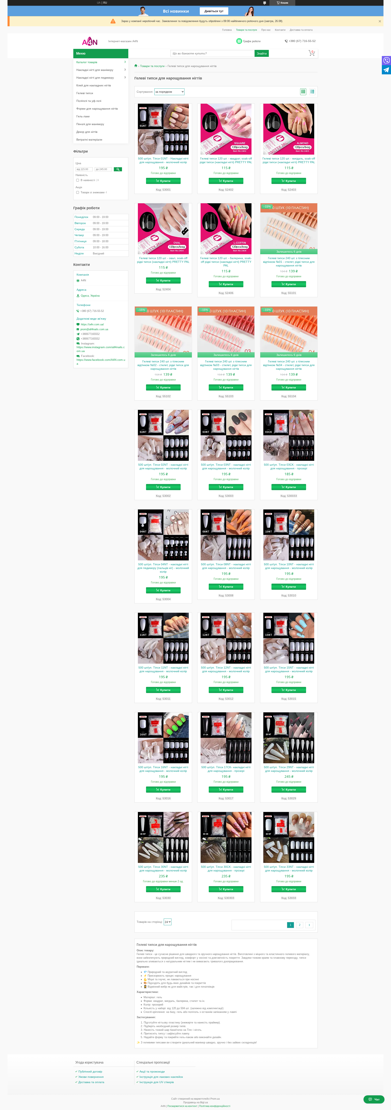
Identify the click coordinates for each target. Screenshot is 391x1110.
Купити (165, 181)
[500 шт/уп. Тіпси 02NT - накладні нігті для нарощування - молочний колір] (163, 435)
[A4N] (89, 41)
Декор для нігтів (86, 131)
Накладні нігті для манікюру (94, 70)
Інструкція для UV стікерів (156, 1082)
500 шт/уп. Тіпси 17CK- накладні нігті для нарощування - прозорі (225, 769)
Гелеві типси (84, 93)
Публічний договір (90, 1071)
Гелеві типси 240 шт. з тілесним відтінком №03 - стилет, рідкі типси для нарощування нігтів (226, 365)
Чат (377, 1099)
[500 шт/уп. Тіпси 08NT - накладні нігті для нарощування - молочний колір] (226, 534)
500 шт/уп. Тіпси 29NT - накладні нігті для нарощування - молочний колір (289, 769)
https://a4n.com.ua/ (92, 324)
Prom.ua (215, 1098)
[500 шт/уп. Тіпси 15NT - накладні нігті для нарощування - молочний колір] (288, 638)
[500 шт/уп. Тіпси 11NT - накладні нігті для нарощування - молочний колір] (163, 638)
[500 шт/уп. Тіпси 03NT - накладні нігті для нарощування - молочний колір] (226, 435)
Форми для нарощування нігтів (97, 108)
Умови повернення (91, 1076)
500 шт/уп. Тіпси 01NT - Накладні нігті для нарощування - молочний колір (163, 160)
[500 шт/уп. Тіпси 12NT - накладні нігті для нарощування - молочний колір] (226, 638)
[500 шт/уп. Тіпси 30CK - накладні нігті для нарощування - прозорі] (226, 837)
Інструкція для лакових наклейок (161, 1076)
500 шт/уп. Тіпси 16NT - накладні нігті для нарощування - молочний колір (163, 769)
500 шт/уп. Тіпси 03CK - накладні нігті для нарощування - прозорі (289, 466)
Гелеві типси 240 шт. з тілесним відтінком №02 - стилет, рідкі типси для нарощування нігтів (163, 365)
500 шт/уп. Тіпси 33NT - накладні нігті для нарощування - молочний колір (289, 868)
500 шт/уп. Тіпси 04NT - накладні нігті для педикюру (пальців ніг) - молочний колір (163, 568)
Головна (227, 30)
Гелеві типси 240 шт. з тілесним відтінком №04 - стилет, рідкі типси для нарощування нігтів (289, 365)
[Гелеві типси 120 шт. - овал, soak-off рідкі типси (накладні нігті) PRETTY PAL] (163, 228)
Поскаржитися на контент (182, 1106)
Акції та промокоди (152, 1071)
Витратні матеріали (89, 139)
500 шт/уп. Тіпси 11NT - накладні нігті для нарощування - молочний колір (163, 669)
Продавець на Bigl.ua (195, 1102)
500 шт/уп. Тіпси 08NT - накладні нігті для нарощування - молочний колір (226, 566)
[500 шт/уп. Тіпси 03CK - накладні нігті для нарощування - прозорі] (288, 435)
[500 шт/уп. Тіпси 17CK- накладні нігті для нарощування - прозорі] (226, 737)
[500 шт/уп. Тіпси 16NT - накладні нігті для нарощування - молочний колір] (163, 737)
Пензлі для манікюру (90, 124)
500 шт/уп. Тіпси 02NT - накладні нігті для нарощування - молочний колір (163, 466)
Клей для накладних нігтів (93, 85)
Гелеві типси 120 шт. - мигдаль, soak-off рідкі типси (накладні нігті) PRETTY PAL (288, 160)
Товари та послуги (246, 30)
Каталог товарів (86, 62)
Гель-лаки (83, 116)
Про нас (266, 30)
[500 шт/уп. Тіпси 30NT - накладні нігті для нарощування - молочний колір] (163, 837)
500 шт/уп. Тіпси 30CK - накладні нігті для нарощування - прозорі (226, 868)
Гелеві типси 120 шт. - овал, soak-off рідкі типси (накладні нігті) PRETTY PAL (163, 259)
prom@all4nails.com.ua (94, 329)
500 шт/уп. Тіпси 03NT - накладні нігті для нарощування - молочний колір (226, 466)
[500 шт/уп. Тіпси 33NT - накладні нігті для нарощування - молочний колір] (288, 837)
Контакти (280, 30)
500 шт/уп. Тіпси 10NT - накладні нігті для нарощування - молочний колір (289, 566)
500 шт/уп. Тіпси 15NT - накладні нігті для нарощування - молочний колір (289, 669)
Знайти (262, 53)
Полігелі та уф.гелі (88, 100)
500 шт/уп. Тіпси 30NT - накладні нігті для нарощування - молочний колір (163, 868)
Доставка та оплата (301, 30)
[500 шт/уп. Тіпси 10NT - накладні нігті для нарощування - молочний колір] (288, 534)
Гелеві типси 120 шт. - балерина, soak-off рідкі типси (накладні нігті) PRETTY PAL (226, 261)
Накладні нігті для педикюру (95, 77)
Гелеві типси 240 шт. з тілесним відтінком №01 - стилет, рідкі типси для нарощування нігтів (289, 261)
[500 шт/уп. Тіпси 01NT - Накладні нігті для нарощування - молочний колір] (163, 129)
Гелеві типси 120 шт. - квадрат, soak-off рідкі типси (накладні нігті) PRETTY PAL (226, 160)
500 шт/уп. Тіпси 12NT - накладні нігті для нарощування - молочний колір (226, 669)
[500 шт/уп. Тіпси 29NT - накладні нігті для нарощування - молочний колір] (288, 737)
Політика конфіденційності (214, 1106)
